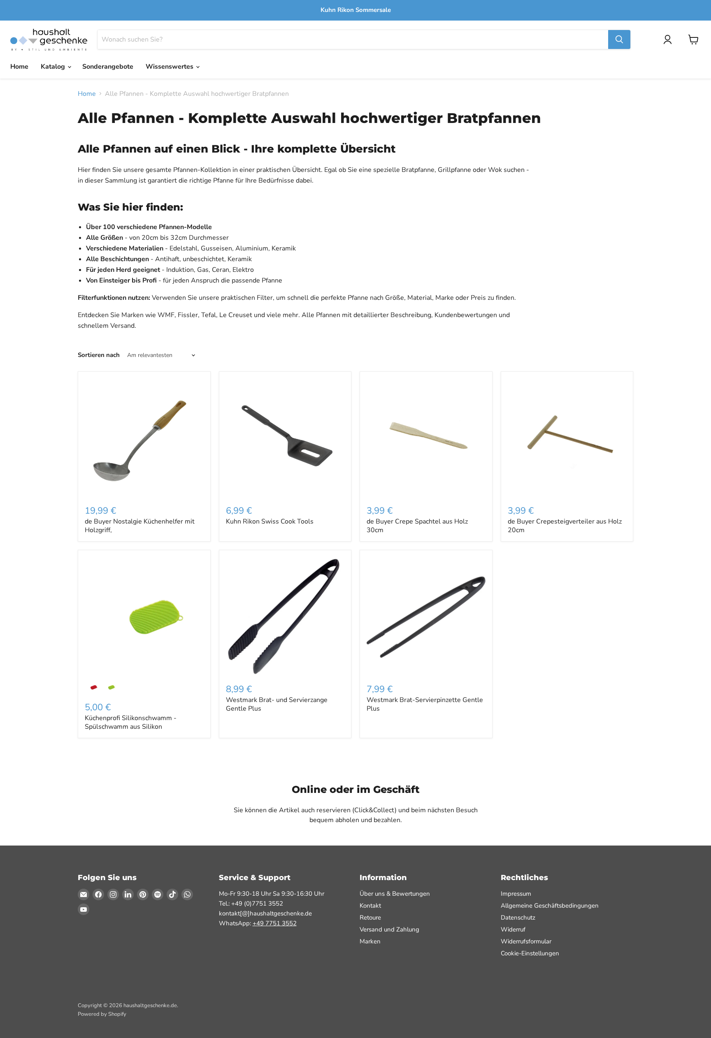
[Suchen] (619, 39)
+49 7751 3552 (275, 923)
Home (19, 66)
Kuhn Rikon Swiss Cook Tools (270, 521)
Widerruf (513, 929)
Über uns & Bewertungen (395, 894)
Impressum (516, 894)
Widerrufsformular (526, 941)
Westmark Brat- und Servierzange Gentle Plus (277, 704)
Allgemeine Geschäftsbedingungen (550, 905)
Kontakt (370, 905)
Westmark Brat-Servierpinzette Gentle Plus (425, 704)
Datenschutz (518, 917)
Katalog (54, 66)
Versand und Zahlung (389, 929)
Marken (370, 941)
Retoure (370, 917)
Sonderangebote (107, 66)
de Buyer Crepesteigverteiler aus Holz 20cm (565, 526)
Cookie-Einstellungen (530, 953)
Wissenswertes (170, 66)
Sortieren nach (99, 355)
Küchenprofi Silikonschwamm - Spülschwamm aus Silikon (131, 722)
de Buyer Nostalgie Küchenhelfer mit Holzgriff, (140, 526)
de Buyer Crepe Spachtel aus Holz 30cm (417, 526)
